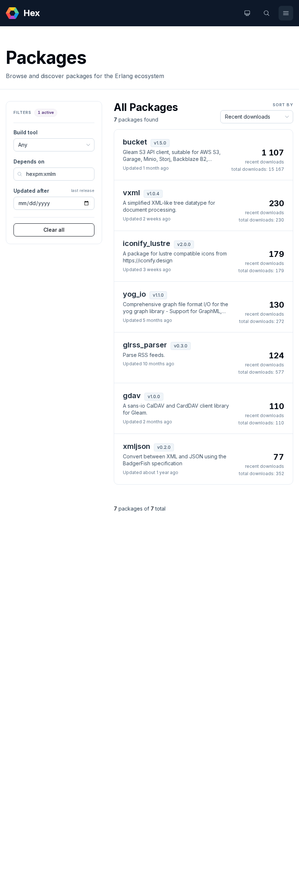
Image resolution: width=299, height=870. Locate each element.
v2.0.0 (184, 244)
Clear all (54, 230)
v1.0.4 (153, 193)
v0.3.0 (180, 346)
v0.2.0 (164, 447)
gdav (132, 395)
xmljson (136, 446)
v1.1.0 (158, 295)
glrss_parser (145, 344)
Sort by (283, 104)
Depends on (28, 161)
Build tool (25, 132)
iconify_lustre (146, 243)
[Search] (266, 13)
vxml (131, 192)
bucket (135, 142)
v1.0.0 (154, 396)
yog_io (134, 294)
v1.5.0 (160, 143)
